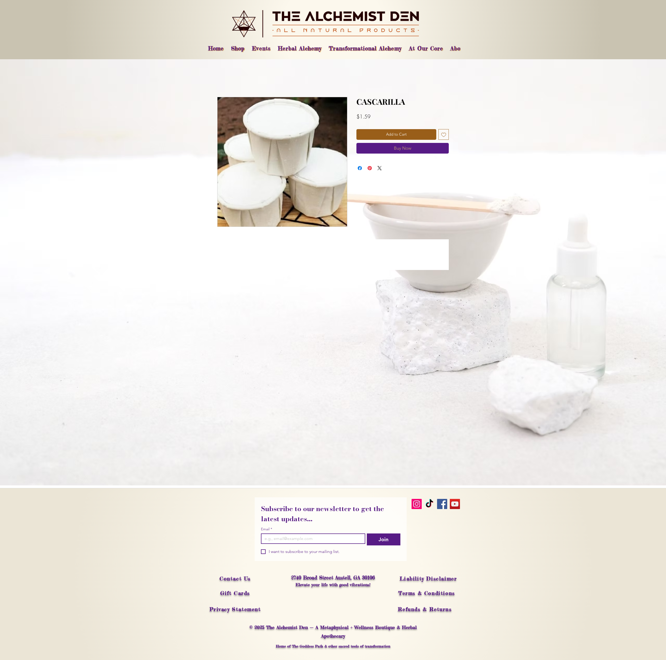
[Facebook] (442, 504)
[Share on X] (379, 168)
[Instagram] (417, 504)
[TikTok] (429, 504)
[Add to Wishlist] (443, 134)
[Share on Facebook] (360, 168)
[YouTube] (455, 504)
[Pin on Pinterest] (370, 168)
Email (266, 529)
